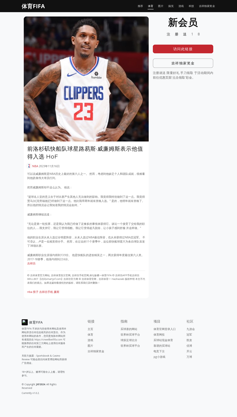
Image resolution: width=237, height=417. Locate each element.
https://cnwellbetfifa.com (48, 339)
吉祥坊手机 (46, 292)
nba (29, 292)
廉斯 (56, 292)
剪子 (36, 292)
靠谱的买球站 (162, 346)
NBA (35, 166)
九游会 (191, 329)
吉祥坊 (31, 263)
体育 (150, 6)
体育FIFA (33, 6)
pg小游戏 (159, 357)
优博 (189, 346)
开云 (189, 351)
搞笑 (171, 6)
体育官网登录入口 (165, 329)
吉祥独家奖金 (207, 6)
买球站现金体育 (163, 340)
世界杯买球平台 (130, 334)
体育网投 (159, 334)
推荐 (140, 6)
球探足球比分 (129, 340)
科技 (191, 6)
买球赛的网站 (129, 329)
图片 (160, 6)
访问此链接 (183, 49)
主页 (90, 329)
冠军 (189, 334)
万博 (189, 357)
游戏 (181, 6)
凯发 (189, 340)
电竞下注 (159, 351)
